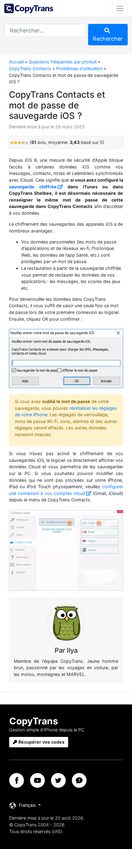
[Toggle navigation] (120, 8)
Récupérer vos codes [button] (40, 742)
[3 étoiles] (19, 143)
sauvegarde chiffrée (33, 186)
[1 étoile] (12, 143)
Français (27, 805)
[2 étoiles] (15, 143)
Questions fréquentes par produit (63, 61)
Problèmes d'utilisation (79, 68)
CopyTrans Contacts (30, 68)
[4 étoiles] (23, 143)
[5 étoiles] (27, 143)
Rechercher (108, 39)
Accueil (16, 61)
